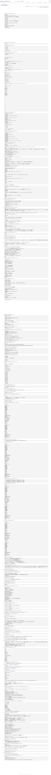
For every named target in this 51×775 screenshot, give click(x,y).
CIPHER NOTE (12, 232)
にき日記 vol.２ (12, 602)
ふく (33, 6)
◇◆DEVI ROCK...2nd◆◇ (14, 402)
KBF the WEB (12, 564)
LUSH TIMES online (13, 354)
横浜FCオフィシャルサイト (14, 156)
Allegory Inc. (12, 629)
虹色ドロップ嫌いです (13, 664)
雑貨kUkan (12, 616)
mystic (11, 45)
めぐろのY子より (12, 325)
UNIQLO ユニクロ (13, 257)
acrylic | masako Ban (13, 613)
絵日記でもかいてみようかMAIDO (15, 329)
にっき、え (38, 6)
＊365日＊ (11, 583)
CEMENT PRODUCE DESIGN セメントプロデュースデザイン (19, 242)
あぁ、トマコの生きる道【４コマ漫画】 (16, 747)
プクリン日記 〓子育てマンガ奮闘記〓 (16, 735)
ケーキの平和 (12, 668)
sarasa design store (13, 207)
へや (34, 6)
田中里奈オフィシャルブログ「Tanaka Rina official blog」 (18, 686)
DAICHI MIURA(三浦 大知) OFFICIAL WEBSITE (17, 637)
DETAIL (11, 199)
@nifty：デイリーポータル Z (14, 572)
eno (11, 752)
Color (11, 388)
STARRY (11, 569)
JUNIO (11, 577)
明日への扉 (12, 222)
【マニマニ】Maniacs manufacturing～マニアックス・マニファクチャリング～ (21, 146)
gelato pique (12, 167)
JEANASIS (12, 13)
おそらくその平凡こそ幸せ (14, 605)
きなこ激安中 (12, 738)
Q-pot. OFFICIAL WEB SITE (14, 218)
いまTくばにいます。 (13, 439)
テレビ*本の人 (42, 6)
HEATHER (12, 112)
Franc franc (12, 238)
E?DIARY (11, 399)
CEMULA (11, 384)
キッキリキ (12, 483)
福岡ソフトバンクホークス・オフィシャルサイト (17, 83)
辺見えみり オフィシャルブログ (15, 610)
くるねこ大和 (12, 391)
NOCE (11, 278)
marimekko (12, 580)
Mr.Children (12, 647)
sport (29, 6)
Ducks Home (12, 42)
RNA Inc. (11, 342)
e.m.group (11, 286)
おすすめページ (46, 7)
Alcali (11, 314)
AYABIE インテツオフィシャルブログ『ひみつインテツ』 (18, 722)
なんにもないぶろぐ (13, 478)
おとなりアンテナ (41, 7)
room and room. (12, 361)
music (45, 6)
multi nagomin (12, 681)
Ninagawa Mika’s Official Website (15, 755)
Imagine (11, 520)
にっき (31, 6)
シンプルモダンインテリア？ (14, 632)
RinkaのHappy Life (13, 712)
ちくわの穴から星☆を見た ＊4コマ (15, 743)
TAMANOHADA (12, 640)
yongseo (47, 6)
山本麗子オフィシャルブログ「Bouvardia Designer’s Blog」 (19, 689)
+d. (10, 70)
